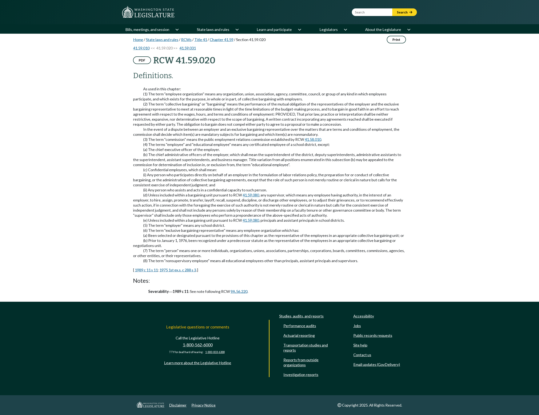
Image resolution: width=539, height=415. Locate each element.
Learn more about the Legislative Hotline (197, 362)
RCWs (186, 39)
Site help (360, 345)
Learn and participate (274, 29)
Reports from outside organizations (301, 362)
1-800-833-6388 (215, 352)
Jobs (357, 325)
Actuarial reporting (299, 335)
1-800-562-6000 (198, 344)
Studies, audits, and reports (301, 316)
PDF (142, 60)
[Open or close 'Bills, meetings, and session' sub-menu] (177, 29)
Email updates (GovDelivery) (376, 364)
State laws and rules (213, 29)
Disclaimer (178, 405)
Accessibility (363, 316)
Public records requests (372, 335)
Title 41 (200, 39)
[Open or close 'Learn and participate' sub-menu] (299, 29)
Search (402, 12)
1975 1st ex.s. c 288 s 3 (177, 270)
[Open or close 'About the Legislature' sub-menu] (409, 29)
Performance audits (299, 325)
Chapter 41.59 (221, 39)
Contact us (362, 354)
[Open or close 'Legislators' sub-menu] (345, 29)
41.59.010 (141, 48)
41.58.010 (313, 139)
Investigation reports (300, 374)
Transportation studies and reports (305, 347)
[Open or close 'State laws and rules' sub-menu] (237, 29)
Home (138, 39)
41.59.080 (251, 195)
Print (396, 39)
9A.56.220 (239, 291)
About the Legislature (383, 29)
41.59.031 (187, 48)
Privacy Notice (203, 405)
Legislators (328, 29)
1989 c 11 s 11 (146, 270)
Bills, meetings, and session (147, 29)
